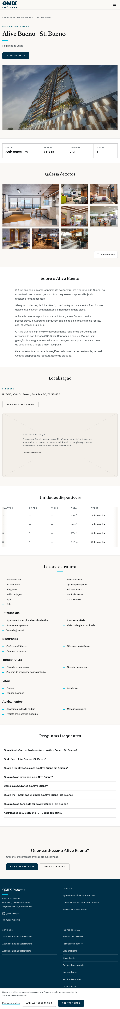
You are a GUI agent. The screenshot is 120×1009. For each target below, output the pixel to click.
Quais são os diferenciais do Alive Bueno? (28, 777)
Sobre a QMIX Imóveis (73, 937)
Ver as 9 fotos (108, 254)
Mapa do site (69, 958)
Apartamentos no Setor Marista (17, 944)
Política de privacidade (73, 965)
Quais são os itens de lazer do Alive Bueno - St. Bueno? (36, 804)
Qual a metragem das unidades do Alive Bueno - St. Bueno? (38, 795)
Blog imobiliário (70, 951)
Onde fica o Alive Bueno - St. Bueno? (25, 759)
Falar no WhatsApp (22, 867)
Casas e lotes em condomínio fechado (81, 903)
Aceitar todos (71, 1003)
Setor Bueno (45, 17)
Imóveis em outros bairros (75, 910)
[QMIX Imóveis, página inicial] (9, 4)
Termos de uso (70, 972)
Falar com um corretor (73, 944)
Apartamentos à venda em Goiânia (79, 895)
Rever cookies (69, 987)
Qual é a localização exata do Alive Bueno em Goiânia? (36, 768)
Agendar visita (15, 56)
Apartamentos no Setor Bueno (17, 937)
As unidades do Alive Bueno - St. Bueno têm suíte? (33, 813)
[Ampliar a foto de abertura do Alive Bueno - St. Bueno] (60, 97)
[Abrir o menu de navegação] (114, 4)
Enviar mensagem (55, 867)
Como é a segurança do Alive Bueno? (26, 786)
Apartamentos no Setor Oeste (16, 951)
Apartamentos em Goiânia (18, 17)
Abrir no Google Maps (20, 404)
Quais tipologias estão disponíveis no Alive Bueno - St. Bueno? (40, 750)
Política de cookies (32, 453)
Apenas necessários (39, 1003)
